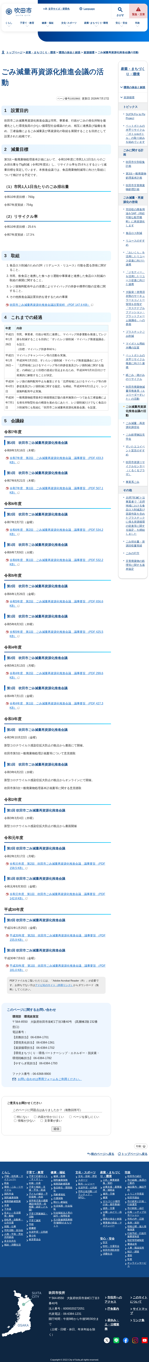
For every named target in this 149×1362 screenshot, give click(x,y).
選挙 (129, 1255)
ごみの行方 (132, 553)
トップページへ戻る (134, 1153)
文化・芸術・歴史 (87, 1176)
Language (89, 8)
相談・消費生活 (12, 1244)
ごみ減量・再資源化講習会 (135, 425)
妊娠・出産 (35, 1183)
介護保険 (58, 1198)
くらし (8, 23)
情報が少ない (26, 1120)
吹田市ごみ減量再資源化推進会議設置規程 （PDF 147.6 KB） (50, 304)
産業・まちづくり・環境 (41, 52)
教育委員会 (35, 1239)
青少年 (32, 1235)
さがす (120, 15)
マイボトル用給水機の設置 (135, 345)
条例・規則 (133, 1222)
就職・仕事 (10, 1226)
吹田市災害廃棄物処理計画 (135, 187)
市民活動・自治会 (13, 1230)
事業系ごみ (132, 482)
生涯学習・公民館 (38, 1232)
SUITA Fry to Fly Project (135, 116)
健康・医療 (59, 1176)
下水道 (7, 1209)
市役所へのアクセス (113, 1299)
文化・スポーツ (85, 1172)
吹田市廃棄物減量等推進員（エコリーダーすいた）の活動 (135, 392)
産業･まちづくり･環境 (96, 23)
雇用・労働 (109, 1193)
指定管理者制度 (135, 1240)
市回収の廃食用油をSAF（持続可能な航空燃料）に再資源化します (135, 217)
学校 (31, 1224)
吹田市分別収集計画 (135, 164)
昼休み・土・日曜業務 (112, 1324)
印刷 (138, 1146)
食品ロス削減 (134, 233)
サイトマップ (138, 1311)
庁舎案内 (113, 1308)
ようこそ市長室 (135, 1193)
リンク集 (138, 1320)
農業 (105, 1197)
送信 (56, 1128)
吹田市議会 (133, 1197)
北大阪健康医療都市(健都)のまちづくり (62, 1222)
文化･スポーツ (69, 23)
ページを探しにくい (86, 1116)
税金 (6, 1183)
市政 (137, 23)
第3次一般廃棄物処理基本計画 (136, 175)
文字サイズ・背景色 (59, 8)
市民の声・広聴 (135, 1218)
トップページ (14, 52)
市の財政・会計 (135, 1208)
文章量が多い (53, 1120)
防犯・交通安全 (111, 1246)
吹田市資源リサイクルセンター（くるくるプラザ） (135, 468)
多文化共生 (10, 1241)
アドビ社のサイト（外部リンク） (54, 985)
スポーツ (83, 1180)
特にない (23, 1116)
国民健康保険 (11, 1197)
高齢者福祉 (59, 1194)
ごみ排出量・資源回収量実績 (135, 543)
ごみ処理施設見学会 (135, 436)
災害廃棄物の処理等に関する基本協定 (135, 565)
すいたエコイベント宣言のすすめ (135, 450)
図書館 (32, 1228)
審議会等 (132, 1244)
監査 (129, 1259)
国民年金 (9, 1193)
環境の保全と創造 (69, 52)
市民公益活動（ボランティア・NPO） (87, 1194)
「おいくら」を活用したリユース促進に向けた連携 (135, 258)
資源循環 (89, 52)
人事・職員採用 (135, 1247)
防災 (105, 1242)
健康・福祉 (48, 23)
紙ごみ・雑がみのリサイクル (135, 377)
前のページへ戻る (102, 1153)
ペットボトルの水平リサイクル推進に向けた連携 (135, 361)
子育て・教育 (27, 23)
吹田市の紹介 (134, 1176)
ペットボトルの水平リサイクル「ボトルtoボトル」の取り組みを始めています (135, 133)
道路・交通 (109, 1208)
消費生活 (107, 1253)
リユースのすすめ (135, 242)
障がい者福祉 (60, 1202)
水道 (6, 1205)
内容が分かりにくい (51, 1116)
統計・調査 (133, 1251)
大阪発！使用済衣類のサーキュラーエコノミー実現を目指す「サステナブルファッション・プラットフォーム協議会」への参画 (135, 308)
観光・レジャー (86, 1183)
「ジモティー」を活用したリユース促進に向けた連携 (135, 278)
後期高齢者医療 (12, 1201)
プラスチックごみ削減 (135, 333)
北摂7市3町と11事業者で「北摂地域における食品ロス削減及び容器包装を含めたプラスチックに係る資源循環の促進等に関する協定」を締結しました (135, 516)
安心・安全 (121, 23)
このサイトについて (138, 1299)
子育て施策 (35, 1220)
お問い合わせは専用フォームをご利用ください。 (50, 1079)
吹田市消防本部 (111, 1250)
